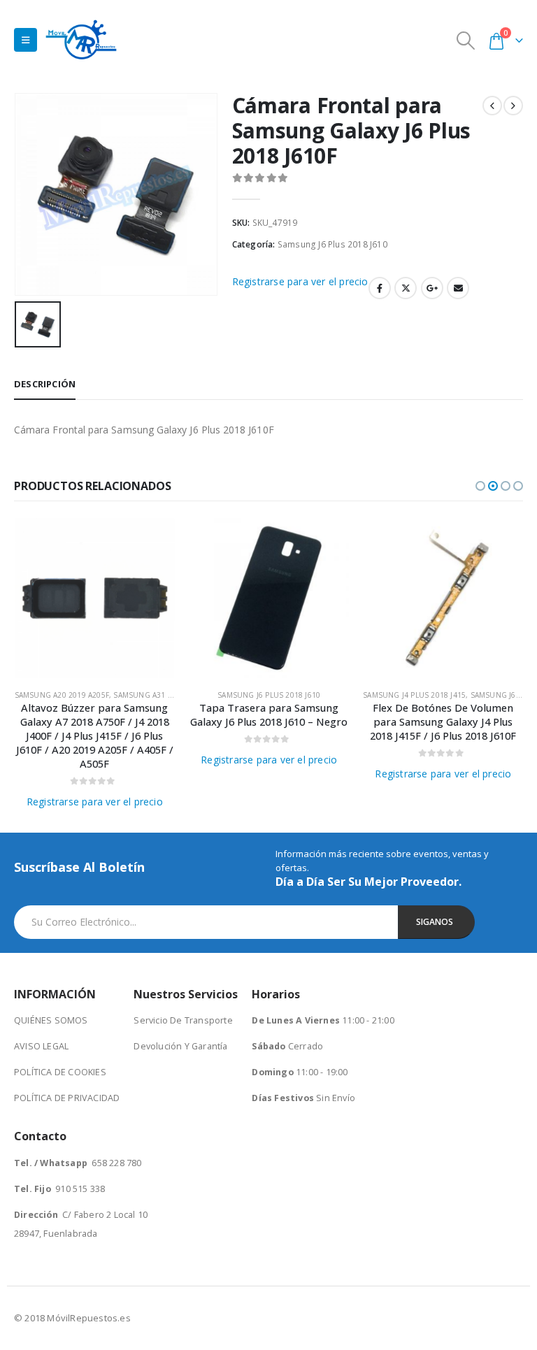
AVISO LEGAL (41, 1046)
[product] (95, 598)
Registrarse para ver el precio (300, 281)
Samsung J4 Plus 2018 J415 (414, 695)
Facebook (379, 288)
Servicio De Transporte (183, 1020)
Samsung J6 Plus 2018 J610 (332, 244)
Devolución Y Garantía (180, 1046)
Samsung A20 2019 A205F (62, 695)
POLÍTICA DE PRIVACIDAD (67, 1098)
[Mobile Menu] (25, 40)
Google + (432, 288)
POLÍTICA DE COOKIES (60, 1072)
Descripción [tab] (45, 384)
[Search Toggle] (466, 40)
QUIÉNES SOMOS (51, 1020)
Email (458, 288)
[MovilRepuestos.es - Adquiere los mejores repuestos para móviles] (81, 39)
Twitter (405, 288)
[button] (480, 485)
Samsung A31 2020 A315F (160, 695)
